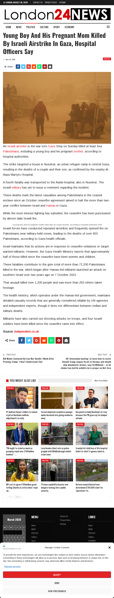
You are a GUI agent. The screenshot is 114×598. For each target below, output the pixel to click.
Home (8, 27)
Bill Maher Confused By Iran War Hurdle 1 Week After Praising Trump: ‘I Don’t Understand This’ (28, 360)
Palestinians (11, 151)
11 (11, 542)
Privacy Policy (51, 2)
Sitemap (62, 2)
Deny (57, 583)
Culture (44, 27)
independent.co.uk (26, 331)
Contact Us (38, 2)
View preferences (57, 591)
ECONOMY (69, 27)
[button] (109, 547)
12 (14, 542)
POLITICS (30, 27)
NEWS (19, 27)
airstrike (21, 146)
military (16, 187)
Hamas (51, 205)
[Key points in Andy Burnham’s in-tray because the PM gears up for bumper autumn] (92, 398)
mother (78, 151)
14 (21, 542)
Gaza (51, 146)
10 (8, 542)
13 (17, 542)
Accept (57, 574)
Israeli (11, 146)
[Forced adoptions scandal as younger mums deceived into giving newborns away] (57, 398)
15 (24, 542)
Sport (56, 27)
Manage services (12, 566)
